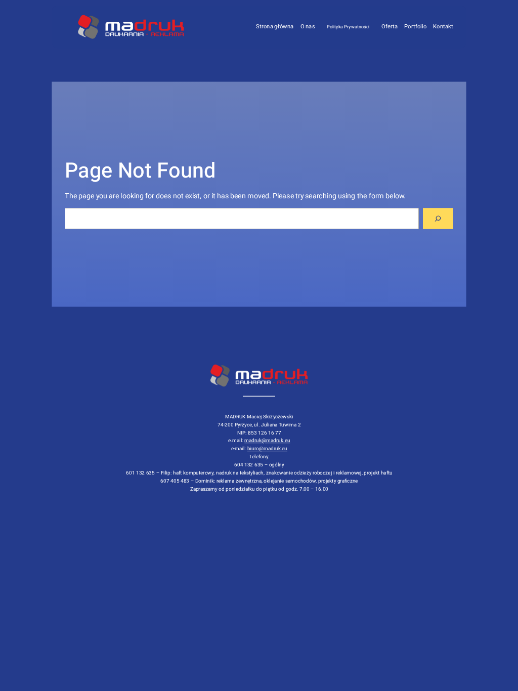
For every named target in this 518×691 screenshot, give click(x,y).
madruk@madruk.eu (267, 441)
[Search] (438, 218)
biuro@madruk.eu (267, 449)
